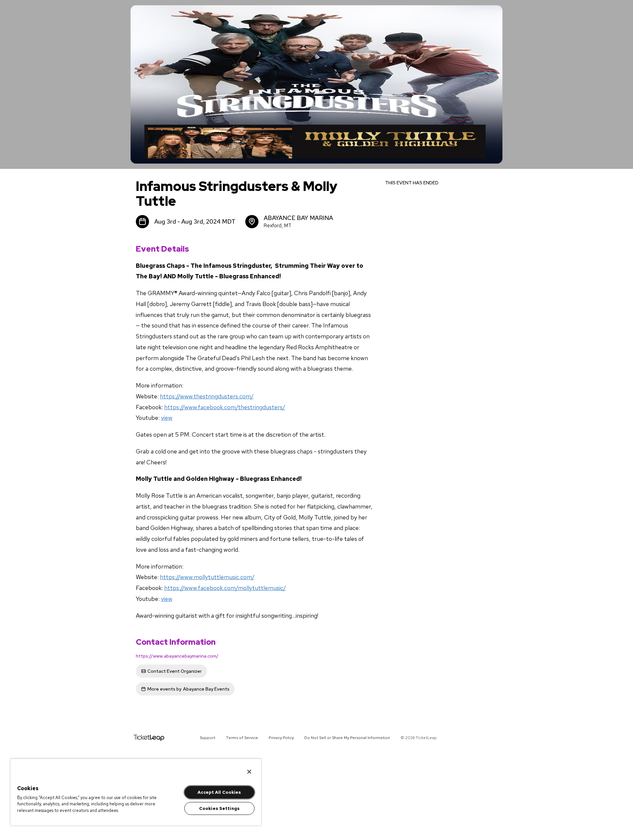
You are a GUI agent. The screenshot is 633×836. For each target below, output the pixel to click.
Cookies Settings (219, 808)
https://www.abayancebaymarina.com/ (177, 656)
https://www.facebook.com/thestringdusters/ (224, 407)
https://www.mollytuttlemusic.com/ (207, 577)
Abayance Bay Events (188, 689)
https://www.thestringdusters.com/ (207, 396)
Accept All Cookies (219, 792)
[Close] (249, 771)
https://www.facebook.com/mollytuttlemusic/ (225, 588)
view (166, 417)
